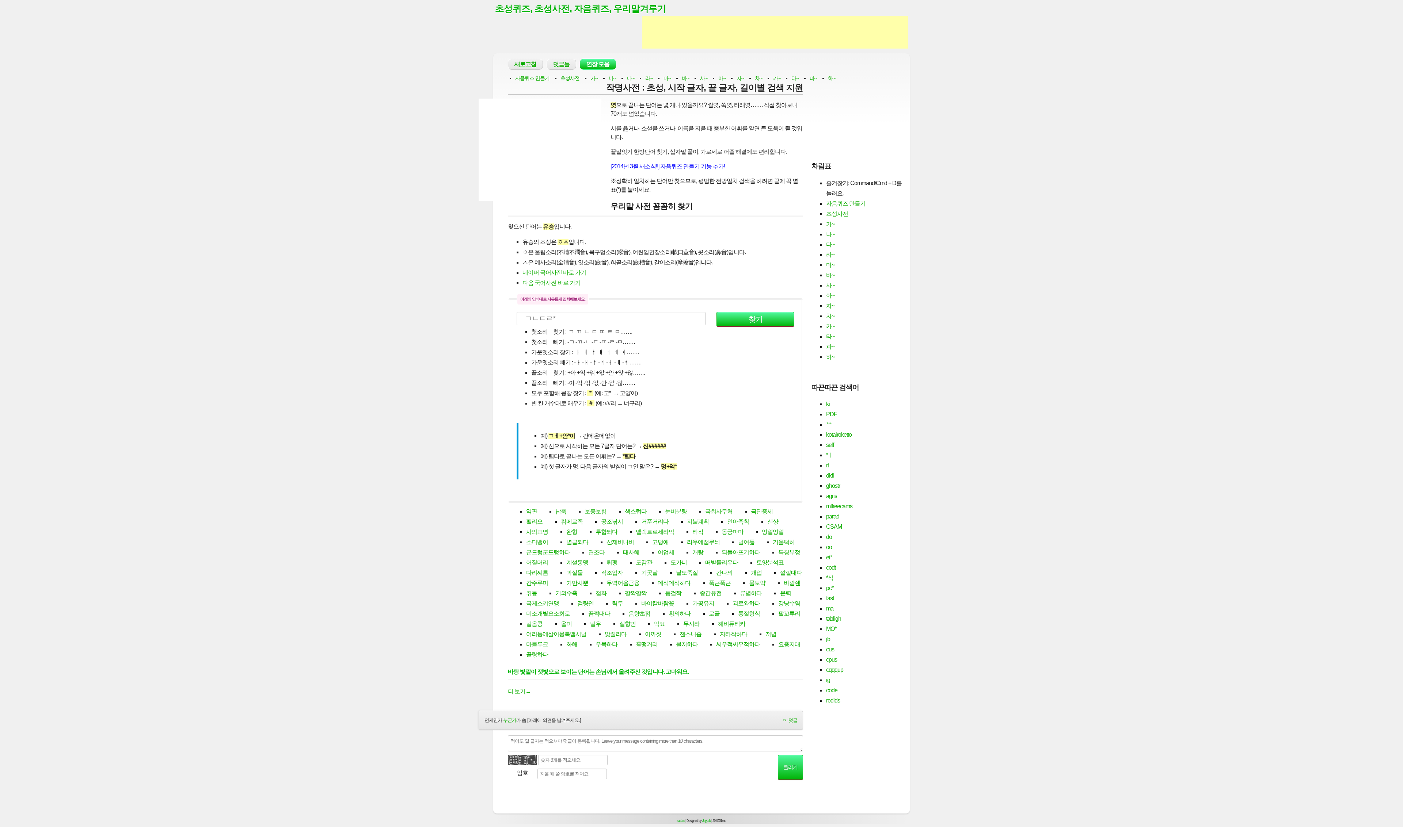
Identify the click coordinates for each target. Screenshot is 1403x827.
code (831, 690)
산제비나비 (620, 542)
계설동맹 (577, 562)
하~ (831, 78)
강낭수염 (789, 603)
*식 (829, 578)
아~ (722, 78)
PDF (831, 414)
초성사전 (569, 78)
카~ (776, 78)
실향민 (627, 624)
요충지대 (789, 644)
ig (828, 680)
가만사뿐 (577, 583)
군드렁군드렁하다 (548, 552)
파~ (813, 78)
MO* (831, 629)
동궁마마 (733, 532)
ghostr (833, 486)
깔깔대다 (791, 573)
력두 (617, 603)
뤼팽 (612, 562)
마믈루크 (537, 644)
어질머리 (537, 562)
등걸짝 (673, 593)
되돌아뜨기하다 (741, 552)
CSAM (834, 527)
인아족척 (738, 521)
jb (828, 639)
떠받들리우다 (721, 562)
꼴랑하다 (537, 654)
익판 (531, 511)
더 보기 (519, 691)
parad (832, 516)
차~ (758, 78)
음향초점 (639, 613)
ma (829, 608)
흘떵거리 (647, 644)
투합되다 (606, 532)
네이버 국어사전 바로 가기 (554, 272)
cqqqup (834, 670)
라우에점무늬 (703, 542)
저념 (770, 634)
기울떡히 (784, 542)
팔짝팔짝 (636, 593)
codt (831, 567)
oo (829, 547)
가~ (594, 78)
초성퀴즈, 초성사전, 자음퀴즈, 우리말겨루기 (580, 8)
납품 (560, 511)
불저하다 (687, 644)
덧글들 (561, 64)
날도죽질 (687, 573)
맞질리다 (616, 634)
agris (831, 496)
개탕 (697, 552)
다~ (630, 78)
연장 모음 (597, 64)
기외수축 (566, 593)
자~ (740, 78)
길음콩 (534, 624)
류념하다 (751, 593)
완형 (571, 532)
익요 (659, 624)
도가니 (678, 562)
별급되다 (577, 542)
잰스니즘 (691, 634)
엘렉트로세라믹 (655, 532)
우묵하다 (606, 644)
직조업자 (612, 573)
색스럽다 (636, 511)
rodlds (833, 700)
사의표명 (537, 532)
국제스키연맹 (542, 603)
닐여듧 (746, 542)
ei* (829, 557)
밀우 (595, 624)
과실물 (574, 573)
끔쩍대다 (599, 613)
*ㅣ (829, 455)
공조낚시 (612, 521)
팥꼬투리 (789, 613)
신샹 (772, 521)
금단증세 (762, 511)
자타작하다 (733, 634)
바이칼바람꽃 (657, 603)
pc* (829, 588)
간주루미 (537, 583)
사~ (703, 78)
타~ (795, 78)
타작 (697, 532)
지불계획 (698, 521)
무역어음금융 (623, 583)
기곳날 (649, 573)
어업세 (666, 552)
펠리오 (534, 521)
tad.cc (681, 821)
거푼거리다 (655, 521)
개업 (756, 573)
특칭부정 (789, 552)
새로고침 (525, 64)
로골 (714, 613)
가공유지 (703, 603)
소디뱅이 (537, 542)
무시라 (691, 624)
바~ (685, 78)
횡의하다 (680, 613)
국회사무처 (719, 511)
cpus (831, 659)
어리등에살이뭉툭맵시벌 (556, 634)
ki (828, 404)
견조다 (596, 552)
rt (827, 465)
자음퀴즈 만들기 (532, 78)
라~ (649, 78)
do (829, 537)
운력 (785, 593)
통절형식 (749, 613)
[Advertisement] (775, 32)
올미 (566, 624)
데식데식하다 (674, 583)
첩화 (601, 593)
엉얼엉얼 (773, 532)
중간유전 (711, 593)
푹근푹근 (720, 583)
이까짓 (653, 634)
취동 (531, 593)
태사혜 (631, 552)
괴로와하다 (746, 603)
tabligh (833, 619)
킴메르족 (572, 521)
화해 (571, 644)
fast (830, 598)
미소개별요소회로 (548, 613)
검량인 (585, 603)
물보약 (757, 583)
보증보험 (596, 511)
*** (829, 424)
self (830, 445)
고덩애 (660, 542)
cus (830, 649)
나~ (612, 78)
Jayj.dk (706, 821)
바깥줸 (792, 583)
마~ (667, 78)
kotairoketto (839, 435)
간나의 (724, 573)
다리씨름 (537, 573)
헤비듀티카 (731, 624)
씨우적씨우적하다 (738, 644)
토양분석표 (770, 562)
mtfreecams (839, 506)
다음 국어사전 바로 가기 (551, 283)
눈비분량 (676, 511)
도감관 (644, 562)
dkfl (830, 475)
